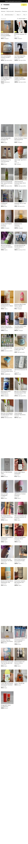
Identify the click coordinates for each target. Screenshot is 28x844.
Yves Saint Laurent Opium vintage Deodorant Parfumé (20, 327)
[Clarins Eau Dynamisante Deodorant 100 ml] (20, 530)
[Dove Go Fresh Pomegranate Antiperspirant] (7, 486)
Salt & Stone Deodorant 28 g (20, 370)
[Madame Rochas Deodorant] (20, 216)
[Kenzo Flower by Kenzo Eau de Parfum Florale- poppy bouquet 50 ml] (20, 551)
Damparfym (18, 11)
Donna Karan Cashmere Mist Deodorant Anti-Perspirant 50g (19, 581)
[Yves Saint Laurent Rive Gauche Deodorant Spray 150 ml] (7, 362)
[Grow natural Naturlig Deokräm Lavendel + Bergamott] (7, 48)
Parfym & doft (10, 11)
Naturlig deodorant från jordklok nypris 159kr (19, 348)
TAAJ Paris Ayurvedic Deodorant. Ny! (6, 138)
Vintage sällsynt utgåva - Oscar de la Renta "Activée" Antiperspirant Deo (6, 78)
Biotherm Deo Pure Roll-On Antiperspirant (7, 538)
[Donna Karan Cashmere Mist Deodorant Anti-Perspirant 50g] (20, 573)
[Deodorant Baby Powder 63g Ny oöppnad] (20, 297)
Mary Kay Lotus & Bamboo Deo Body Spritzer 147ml (20, 392)
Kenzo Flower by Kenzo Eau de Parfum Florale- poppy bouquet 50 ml (19, 560)
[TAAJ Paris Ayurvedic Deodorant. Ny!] (7, 130)
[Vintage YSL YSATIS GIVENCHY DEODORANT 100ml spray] (20, 70)
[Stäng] (27, 1)
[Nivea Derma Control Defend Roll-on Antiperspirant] (7, 384)
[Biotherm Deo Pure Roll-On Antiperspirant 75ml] (7, 573)
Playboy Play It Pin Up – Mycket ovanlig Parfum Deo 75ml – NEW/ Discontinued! (7, 327)
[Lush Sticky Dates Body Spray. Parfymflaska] (20, 48)
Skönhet (3, 11)
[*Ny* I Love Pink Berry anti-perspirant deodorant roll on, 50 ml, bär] (20, 508)
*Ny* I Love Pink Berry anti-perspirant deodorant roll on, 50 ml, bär (20, 516)
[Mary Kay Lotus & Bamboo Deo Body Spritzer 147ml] (20, 384)
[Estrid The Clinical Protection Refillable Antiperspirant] (7, 26)
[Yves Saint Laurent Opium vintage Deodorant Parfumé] (20, 318)
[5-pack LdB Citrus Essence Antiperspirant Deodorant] (7, 676)
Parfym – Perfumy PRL (19, 683)
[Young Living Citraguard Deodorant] (7, 216)
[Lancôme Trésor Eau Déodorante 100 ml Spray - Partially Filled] (7, 632)
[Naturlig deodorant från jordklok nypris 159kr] (20, 340)
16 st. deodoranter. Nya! (6, 347)
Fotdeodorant (4, 203)
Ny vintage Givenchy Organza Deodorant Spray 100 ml (7, 516)
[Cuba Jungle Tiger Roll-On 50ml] (20, 152)
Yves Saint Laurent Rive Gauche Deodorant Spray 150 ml (7, 370)
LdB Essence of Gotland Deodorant (19, 494)
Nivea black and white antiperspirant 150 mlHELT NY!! (7, 560)
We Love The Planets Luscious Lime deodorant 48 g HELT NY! (6, 246)
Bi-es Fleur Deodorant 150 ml (20, 35)
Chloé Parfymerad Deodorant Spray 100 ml (20, 182)
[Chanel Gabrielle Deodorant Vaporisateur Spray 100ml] (20, 405)
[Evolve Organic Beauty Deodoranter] (20, 464)
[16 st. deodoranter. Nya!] (7, 340)
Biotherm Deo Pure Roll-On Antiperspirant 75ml (7, 581)
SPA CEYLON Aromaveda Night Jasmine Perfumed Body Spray (6, 182)
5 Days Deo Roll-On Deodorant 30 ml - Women (7, 305)
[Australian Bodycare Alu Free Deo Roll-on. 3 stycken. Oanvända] (20, 238)
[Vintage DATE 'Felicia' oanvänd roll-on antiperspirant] (7, 697)
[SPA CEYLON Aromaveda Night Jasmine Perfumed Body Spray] (7, 174)
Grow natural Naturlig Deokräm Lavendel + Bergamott (6, 56)
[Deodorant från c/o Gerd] (20, 196)
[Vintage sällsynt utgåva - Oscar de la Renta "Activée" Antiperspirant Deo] (7, 70)
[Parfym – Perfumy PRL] (20, 676)
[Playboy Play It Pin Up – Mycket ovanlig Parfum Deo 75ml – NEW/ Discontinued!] (7, 318)
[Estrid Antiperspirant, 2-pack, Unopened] (20, 632)
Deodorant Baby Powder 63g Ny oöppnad (20, 305)
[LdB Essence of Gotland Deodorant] (20, 486)
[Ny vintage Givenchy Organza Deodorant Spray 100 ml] (7, 508)
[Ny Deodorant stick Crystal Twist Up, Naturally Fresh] (7, 654)
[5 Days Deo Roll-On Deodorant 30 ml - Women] (7, 297)
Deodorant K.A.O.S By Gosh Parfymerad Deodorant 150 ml (6, 160)
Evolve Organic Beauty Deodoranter (19, 473)
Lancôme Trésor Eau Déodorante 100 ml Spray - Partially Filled (7, 640)
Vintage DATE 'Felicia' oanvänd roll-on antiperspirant (6, 706)
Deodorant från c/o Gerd (20, 203)
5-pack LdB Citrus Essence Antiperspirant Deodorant (7, 684)
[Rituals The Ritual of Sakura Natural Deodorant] (20, 130)
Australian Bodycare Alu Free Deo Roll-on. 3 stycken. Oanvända (19, 246)
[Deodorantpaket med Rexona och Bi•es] (20, 654)
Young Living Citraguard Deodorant (6, 224)
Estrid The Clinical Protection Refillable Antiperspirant (5, 35)
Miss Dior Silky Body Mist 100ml (6, 473)
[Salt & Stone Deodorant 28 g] (20, 362)
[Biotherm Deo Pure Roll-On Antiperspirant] (7, 530)
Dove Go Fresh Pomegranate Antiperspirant (4, 494)
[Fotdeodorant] (7, 196)
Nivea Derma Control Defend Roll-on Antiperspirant (5, 392)
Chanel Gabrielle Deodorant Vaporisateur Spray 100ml (19, 414)
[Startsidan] (6, 4)
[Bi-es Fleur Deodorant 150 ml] (20, 26)
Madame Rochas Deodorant (18, 224)
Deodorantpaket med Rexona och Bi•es (19, 662)
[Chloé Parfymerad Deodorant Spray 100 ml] (20, 174)
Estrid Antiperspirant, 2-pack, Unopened (19, 640)
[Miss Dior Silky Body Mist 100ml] (7, 464)
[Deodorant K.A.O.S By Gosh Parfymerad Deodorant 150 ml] (7, 152)
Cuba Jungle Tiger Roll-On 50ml (20, 160)
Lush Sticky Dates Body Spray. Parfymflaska (19, 56)
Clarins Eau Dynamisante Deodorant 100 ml (19, 538)
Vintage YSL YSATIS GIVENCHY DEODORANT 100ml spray (19, 78)
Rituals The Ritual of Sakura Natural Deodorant (20, 138)
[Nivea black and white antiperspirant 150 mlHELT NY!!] (7, 551)
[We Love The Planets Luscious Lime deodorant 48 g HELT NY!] (7, 238)
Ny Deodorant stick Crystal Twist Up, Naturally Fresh (7, 662)
